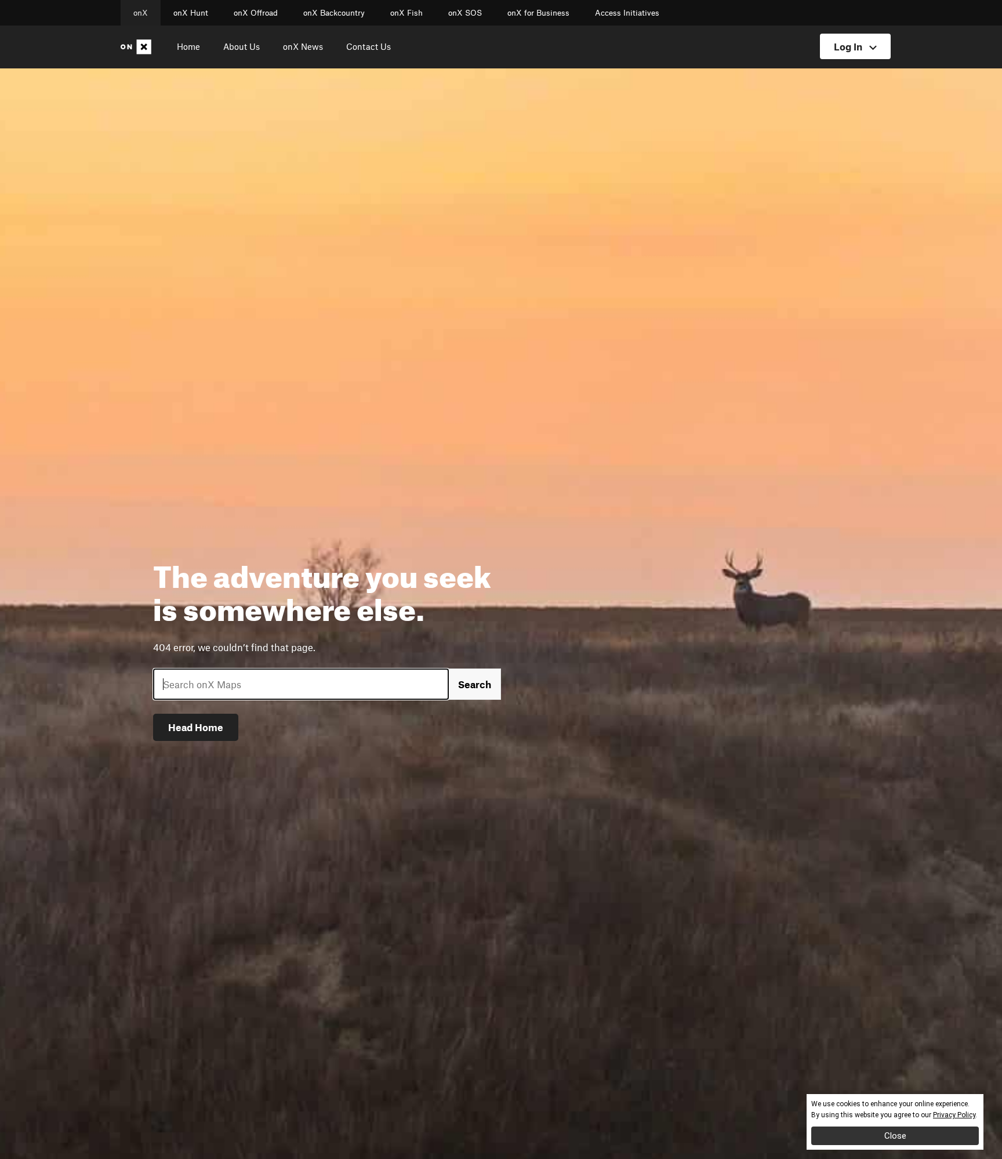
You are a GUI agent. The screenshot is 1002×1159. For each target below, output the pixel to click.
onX (140, 12)
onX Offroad (256, 12)
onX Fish (406, 12)
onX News (303, 46)
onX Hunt (190, 12)
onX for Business (538, 12)
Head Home (195, 727)
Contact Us (368, 46)
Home (188, 46)
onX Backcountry (334, 12)
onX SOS (465, 12)
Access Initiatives (627, 12)
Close (895, 1136)
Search (474, 684)
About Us (241, 46)
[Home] (138, 47)
